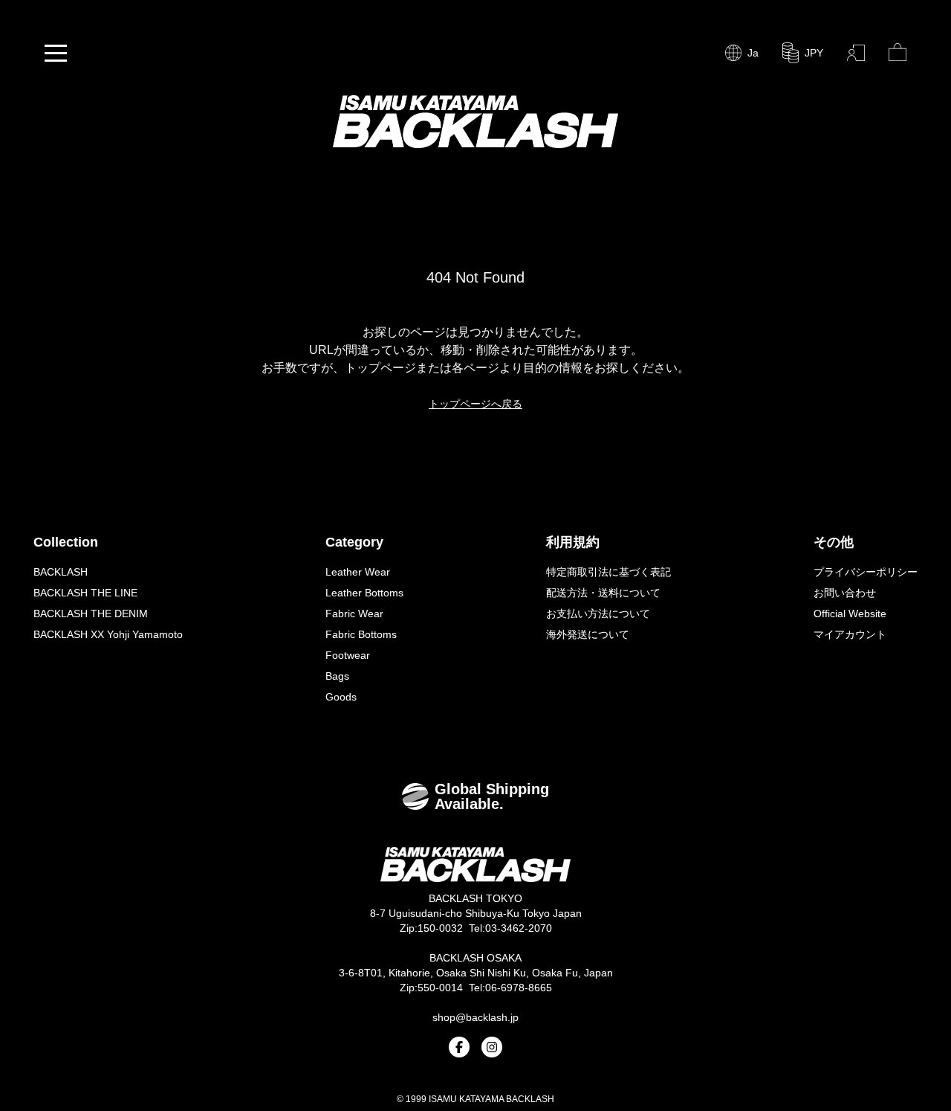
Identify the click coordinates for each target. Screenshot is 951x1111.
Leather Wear (357, 572)
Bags (337, 676)
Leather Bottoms (364, 593)
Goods (341, 697)
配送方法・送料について (603, 593)
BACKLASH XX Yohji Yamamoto (108, 634)
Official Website (850, 613)
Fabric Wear (354, 613)
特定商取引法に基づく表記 (608, 572)
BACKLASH (60, 572)
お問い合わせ (845, 593)
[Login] (856, 53)
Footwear (347, 655)
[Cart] (897, 52)
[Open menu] (56, 53)
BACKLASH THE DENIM (90, 613)
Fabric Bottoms (361, 634)
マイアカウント (850, 634)
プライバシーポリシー (866, 572)
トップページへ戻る (475, 404)
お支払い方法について (598, 613)
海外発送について (587, 634)
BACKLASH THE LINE (85, 593)
